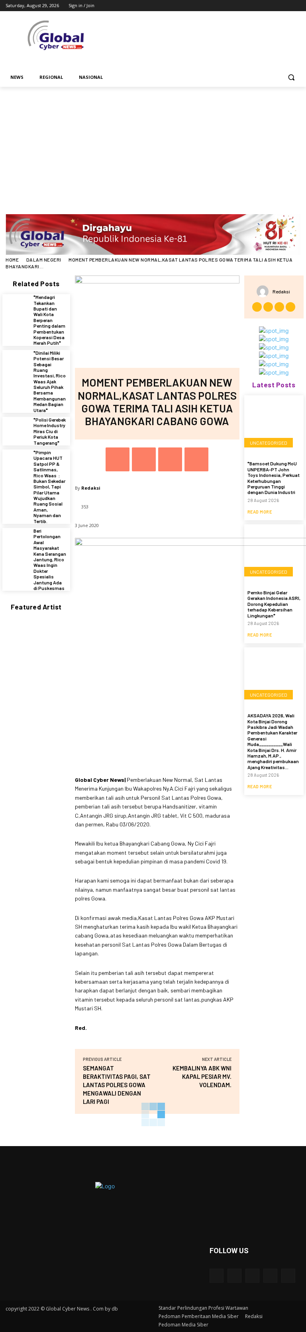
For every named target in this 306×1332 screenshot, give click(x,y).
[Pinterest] (170, 459)
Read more (259, 512)
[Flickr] (252, 1276)
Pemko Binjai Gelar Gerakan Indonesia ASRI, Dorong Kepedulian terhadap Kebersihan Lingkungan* (273, 604)
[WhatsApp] (196, 459)
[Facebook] (251, 5)
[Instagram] (262, 5)
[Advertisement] (153, 146)
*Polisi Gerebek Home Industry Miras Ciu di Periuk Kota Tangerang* (49, 431)
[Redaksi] (265, 291)
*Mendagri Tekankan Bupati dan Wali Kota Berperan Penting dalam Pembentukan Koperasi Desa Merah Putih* (49, 320)
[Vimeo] (284, 5)
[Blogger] (217, 1276)
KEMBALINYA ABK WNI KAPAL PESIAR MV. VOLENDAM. (202, 1076)
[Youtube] (295, 5)
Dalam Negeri (43, 259)
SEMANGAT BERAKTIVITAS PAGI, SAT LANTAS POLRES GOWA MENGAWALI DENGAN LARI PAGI (117, 1084)
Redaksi (90, 488)
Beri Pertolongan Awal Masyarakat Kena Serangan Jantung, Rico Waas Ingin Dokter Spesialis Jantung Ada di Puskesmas (49, 559)
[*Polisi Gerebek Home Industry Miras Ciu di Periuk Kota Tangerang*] (15, 430)
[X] (274, 5)
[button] (291, 77)
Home (12, 259)
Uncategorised (268, 442)
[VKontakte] (288, 1276)
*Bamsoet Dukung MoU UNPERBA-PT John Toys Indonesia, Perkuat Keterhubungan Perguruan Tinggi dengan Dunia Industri (273, 478)
